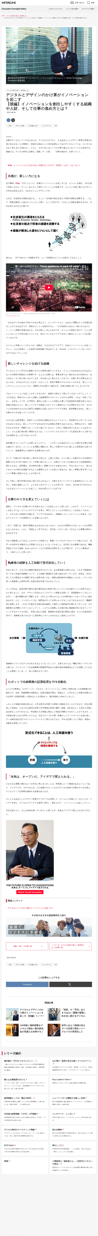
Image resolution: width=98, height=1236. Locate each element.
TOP (3, 16)
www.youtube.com (13, 316)
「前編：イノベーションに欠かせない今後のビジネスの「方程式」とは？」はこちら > (43, 165)
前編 (17, 183)
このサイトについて (55, 9)
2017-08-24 (11, 112)
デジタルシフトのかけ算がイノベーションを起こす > (30, 908)
